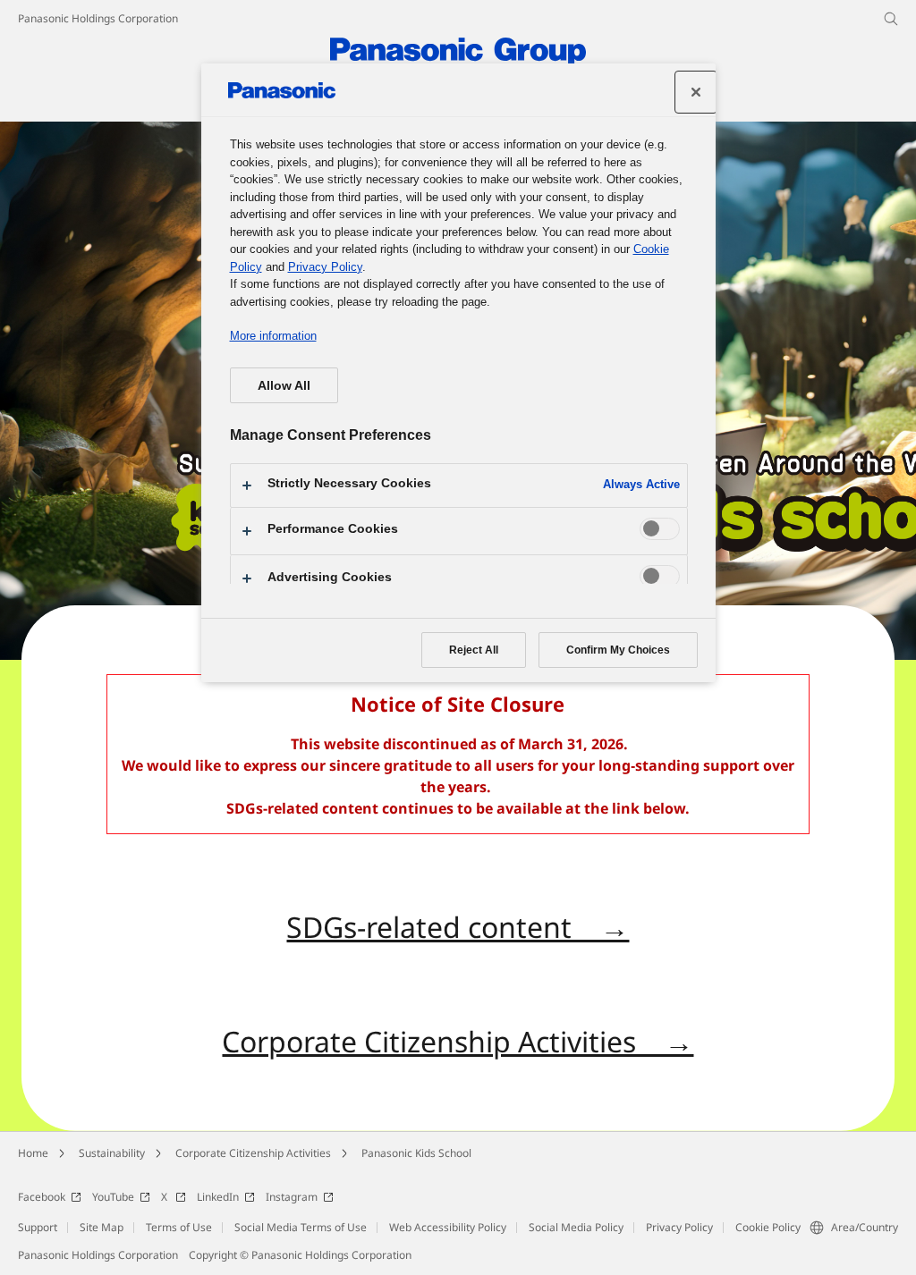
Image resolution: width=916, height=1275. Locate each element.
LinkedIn (218, 1196)
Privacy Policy (679, 1227)
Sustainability (112, 1153)
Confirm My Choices (618, 650)
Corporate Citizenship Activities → (457, 1041)
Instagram (292, 1196)
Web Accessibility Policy (447, 1227)
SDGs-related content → (457, 927)
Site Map (101, 1227)
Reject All (473, 650)
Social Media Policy (576, 1227)
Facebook (41, 1196)
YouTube (113, 1196)
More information (273, 335)
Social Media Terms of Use (300, 1227)
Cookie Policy (768, 1227)
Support (37, 1227)
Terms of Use (179, 1227)
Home (33, 1153)
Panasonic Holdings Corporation (98, 18)
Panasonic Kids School (416, 1153)
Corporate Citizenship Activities (253, 1153)
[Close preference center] (696, 92)
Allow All (284, 385)
